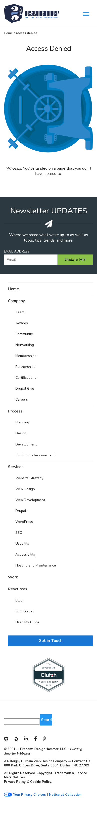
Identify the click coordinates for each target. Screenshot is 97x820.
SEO (18, 532)
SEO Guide (24, 611)
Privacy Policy (15, 782)
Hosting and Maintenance (35, 565)
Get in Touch (50, 640)
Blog (19, 600)
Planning (22, 422)
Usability (22, 543)
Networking (24, 345)
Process (15, 411)
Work (13, 577)
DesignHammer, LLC (50, 749)
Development (26, 444)
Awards (21, 323)
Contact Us (81, 761)
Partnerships (25, 366)
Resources (17, 589)
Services (15, 467)
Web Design (25, 489)
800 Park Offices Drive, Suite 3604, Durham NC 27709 (46, 765)
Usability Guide (27, 622)
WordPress (24, 521)
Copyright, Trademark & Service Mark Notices (45, 775)
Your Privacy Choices (29, 795)
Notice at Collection (65, 795)
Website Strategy (29, 478)
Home (8, 33)
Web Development (30, 500)
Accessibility (25, 554)
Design (20, 433)
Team (19, 312)
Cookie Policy (40, 782)
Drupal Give (24, 388)
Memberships (25, 355)
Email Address (17, 252)
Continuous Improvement (35, 455)
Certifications (25, 377)
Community (24, 334)
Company (16, 301)
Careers (21, 399)
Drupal (20, 510)
